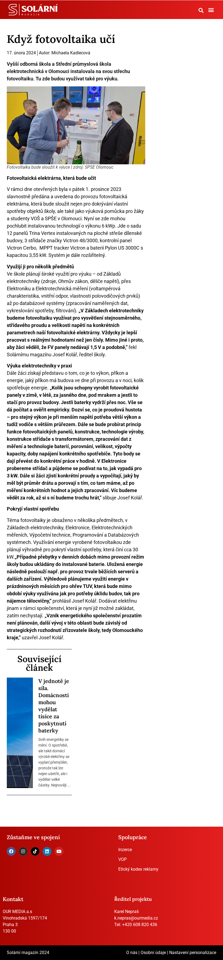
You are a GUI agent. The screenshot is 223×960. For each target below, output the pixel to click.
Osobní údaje (153, 952)
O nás (131, 952)
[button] (201, 10)
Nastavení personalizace (192, 952)
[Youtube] (59, 851)
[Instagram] (23, 851)
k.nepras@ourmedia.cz (136, 918)
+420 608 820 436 (139, 924)
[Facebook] (11, 851)
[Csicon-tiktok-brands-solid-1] (35, 851)
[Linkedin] (47, 851)
